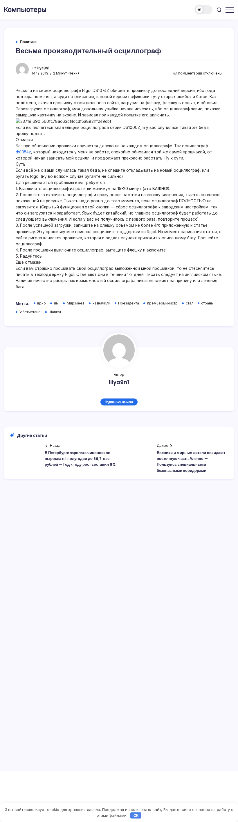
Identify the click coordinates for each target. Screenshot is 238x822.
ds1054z (23, 152)
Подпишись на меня (119, 402)
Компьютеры (25, 10)
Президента (128, 303)
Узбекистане (30, 312)
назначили (101, 303)
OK (136, 815)
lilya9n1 (43, 68)
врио (41, 303)
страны (207, 303)
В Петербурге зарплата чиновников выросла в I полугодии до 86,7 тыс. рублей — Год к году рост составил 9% (80, 458)
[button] (203, 9)
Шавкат (55, 312)
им (56, 303)
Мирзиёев (75, 303)
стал (189, 303)
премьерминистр (162, 303)
